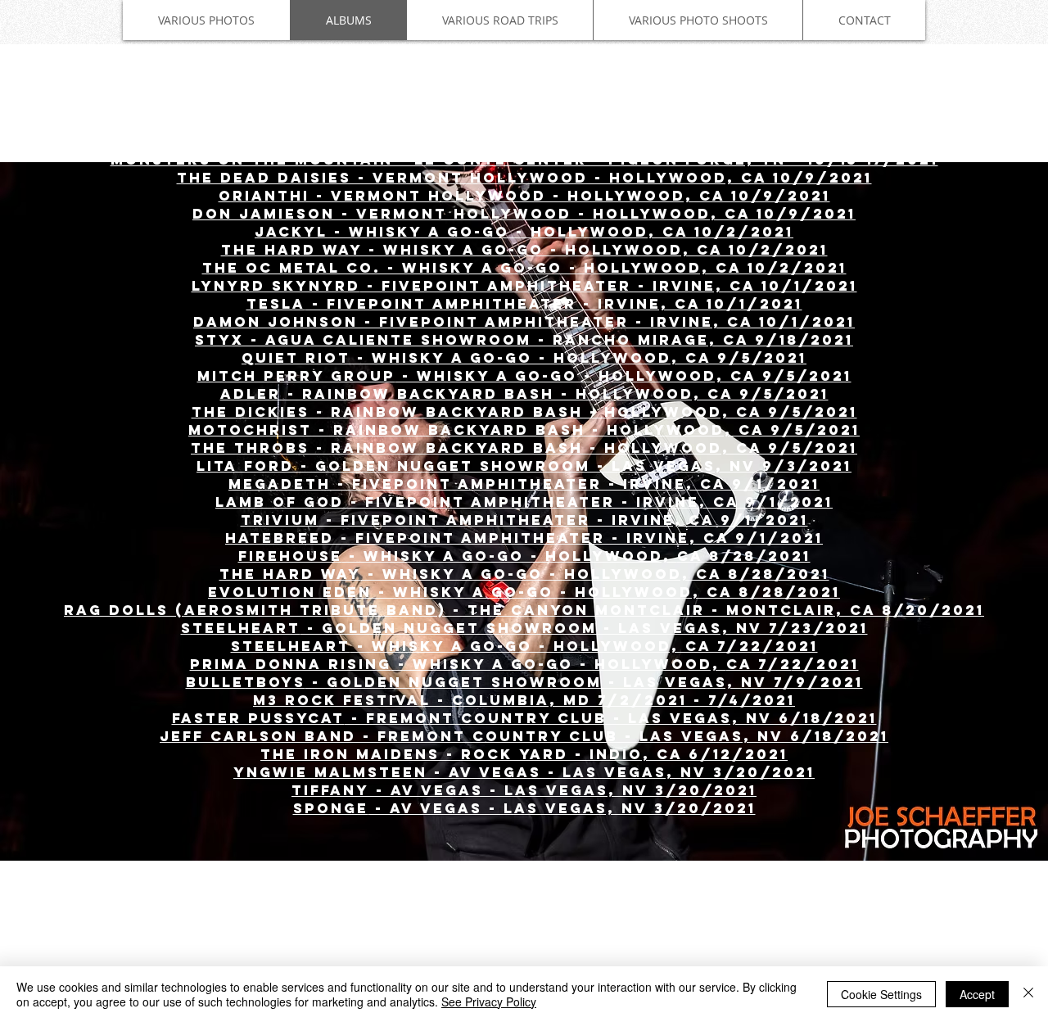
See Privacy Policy (488, 1001)
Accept (977, 994)
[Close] (1028, 994)
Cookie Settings (881, 994)
